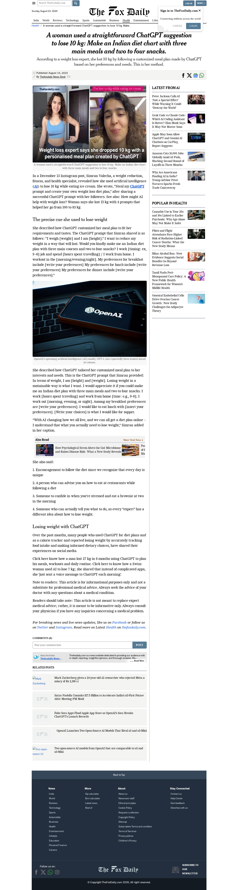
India (36, 20)
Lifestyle (157, 20)
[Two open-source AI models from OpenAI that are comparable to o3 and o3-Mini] (42, 752)
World (46, 20)
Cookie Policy (125, 807)
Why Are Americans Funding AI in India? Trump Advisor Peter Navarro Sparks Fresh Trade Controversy (166, 180)
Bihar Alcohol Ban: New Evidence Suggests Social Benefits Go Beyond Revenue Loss (167, 259)
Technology (72, 20)
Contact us (176, 793)
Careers (53, 849)
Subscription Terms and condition (135, 826)
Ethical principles (127, 803)
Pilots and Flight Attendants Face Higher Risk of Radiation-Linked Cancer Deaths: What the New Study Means (168, 239)
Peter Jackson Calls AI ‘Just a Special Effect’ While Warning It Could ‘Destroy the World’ (166, 102)
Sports (85, 20)
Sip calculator (92, 793)
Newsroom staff (126, 798)
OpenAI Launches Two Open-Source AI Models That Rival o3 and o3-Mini (102, 731)
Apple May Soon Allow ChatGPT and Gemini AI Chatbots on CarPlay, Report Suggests (167, 140)
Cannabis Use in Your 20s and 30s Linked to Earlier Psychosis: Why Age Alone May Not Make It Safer (168, 218)
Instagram (64, 627)
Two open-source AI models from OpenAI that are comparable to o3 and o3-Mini (98, 750)
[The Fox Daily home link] (118, 867)
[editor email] (68, 77)
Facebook (119, 622)
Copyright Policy (126, 817)
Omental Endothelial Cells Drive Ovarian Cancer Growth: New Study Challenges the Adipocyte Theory (168, 303)
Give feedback (178, 803)
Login (193, 26)
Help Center (177, 798)
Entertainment (141, 20)
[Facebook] (36, 872)
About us (122, 793)
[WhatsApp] (202, 75)
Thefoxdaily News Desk (53, 76)
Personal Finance (58, 845)
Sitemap (122, 821)
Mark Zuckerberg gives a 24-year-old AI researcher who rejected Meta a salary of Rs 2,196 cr (99, 680)
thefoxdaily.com (133, 627)
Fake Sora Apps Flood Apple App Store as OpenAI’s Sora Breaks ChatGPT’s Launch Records (93, 715)
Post (139, 644)
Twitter (42, 627)
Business (114, 20)
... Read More (138, 661)
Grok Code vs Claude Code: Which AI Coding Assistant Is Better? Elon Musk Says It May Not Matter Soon (169, 121)
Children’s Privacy (127, 840)
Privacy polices (125, 835)
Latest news (91, 803)
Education (54, 840)
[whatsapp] (50, 872)
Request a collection (128, 812)
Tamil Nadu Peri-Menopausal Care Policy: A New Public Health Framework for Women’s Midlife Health (169, 280)
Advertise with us (179, 807)
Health (126, 20)
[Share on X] (190, 75)
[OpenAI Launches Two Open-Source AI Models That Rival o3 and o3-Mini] (42, 734)
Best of (88, 807)
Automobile (99, 20)
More (200, 3)
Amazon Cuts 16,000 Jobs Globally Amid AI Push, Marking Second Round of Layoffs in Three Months (168, 159)
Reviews (57, 20)
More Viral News (132, 440)
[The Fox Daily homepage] (119, 11)
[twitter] (43, 872)
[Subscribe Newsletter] (176, 869)
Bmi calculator (92, 798)
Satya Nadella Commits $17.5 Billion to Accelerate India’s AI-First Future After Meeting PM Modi (99, 697)
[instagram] (57, 872)
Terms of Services (127, 831)
